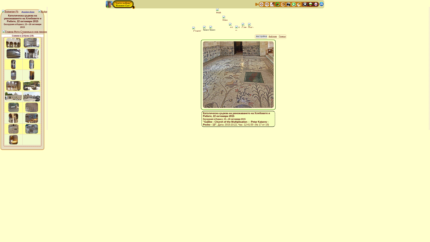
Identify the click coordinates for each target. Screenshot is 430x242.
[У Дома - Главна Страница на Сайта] (305, 4)
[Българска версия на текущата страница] (46, 11)
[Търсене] (299, 4)
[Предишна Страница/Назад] (262, 4)
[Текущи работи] (283, 4)
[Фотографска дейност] (288, 4)
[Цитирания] (278, 4)
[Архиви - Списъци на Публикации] (272, 4)
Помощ (282, 36)
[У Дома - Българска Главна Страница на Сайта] (310, 4)
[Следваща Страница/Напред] (267, 4)
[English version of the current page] (10, 11)
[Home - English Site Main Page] (316, 4)
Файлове (273, 36)
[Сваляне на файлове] (294, 4)
